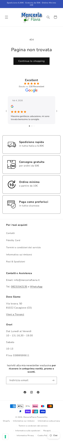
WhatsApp (36, 286)
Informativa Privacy (25, 435)
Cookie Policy (44, 435)
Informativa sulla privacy (49, 421)
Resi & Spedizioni (15, 261)
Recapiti (47, 430)
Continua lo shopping (31, 61)
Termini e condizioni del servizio (23, 247)
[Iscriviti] (53, 380)
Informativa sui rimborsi (19, 254)
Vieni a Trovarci (15, 314)
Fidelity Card (13, 240)
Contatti (10, 233)
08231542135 (19, 286)
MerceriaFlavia (29, 417)
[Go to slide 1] (29, 126)
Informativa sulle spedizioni (27, 430)
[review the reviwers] (12, 107)
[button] (6, 17)
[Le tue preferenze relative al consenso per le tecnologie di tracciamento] (5, 437)
